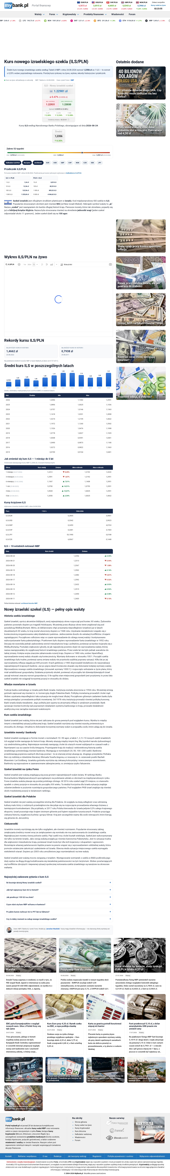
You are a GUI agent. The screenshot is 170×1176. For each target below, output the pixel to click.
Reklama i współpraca (27, 1156)
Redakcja (57, 1156)
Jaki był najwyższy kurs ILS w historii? (22, 890)
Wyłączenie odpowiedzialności (152, 1156)
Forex (52, 14)
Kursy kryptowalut (82, 1128)
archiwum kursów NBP (29, 603)
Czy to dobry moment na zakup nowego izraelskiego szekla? (31, 919)
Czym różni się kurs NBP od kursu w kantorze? (25, 904)
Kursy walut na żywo (158, 5)
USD (55, 163)
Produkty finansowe (94, 14)
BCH (37, 21)
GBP (62, 163)
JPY (99, 163)
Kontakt (8, 1156)
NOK (77, 163)
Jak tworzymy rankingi (77, 1156)
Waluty (38, 14)
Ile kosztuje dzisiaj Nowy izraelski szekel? (24, 883)
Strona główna (81, 1122)
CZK (85, 163)
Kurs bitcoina (80, 1131)
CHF (70, 163)
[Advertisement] (85, 39)
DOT (64, 21)
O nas (45, 1156)
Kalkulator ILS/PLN (13, 163)
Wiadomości (117, 14)
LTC (12, 21)
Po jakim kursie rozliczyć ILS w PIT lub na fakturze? (27, 912)
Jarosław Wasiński (53, 929)
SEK (92, 163)
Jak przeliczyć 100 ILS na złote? (19, 897)
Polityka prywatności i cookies (120, 1156)
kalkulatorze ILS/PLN (73, 173)
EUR (47, 163)
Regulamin (97, 1156)
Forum (132, 14)
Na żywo (27, 163)
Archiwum (38, 163)
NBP (72, 80)
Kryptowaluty (69, 14)
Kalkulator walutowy (83, 1134)
